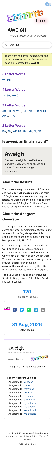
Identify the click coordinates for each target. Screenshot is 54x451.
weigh (6, 80)
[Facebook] (14, 310)
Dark (33, 444)
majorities (29, 406)
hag (12, 115)
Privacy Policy (30, 436)
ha (25, 131)
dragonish (29, 399)
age (4, 111)
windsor (28, 381)
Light (27, 444)
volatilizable (30, 410)
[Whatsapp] (28, 310)
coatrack (29, 392)
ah (30, 131)
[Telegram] (36, 310)
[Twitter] (21, 310)
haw (39, 111)
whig (14, 95)
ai (34, 131)
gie (25, 111)
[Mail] (43, 310)
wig (18, 111)
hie (45, 111)
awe (5, 115)
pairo (27, 385)
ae (39, 131)
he (20, 131)
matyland (29, 388)
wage (6, 95)
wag (31, 111)
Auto (21, 444)
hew (12, 111)
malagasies (30, 413)
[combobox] (27, 45)
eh (9, 131)
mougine (28, 395)
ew (4, 131)
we (15, 131)
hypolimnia (30, 403)
